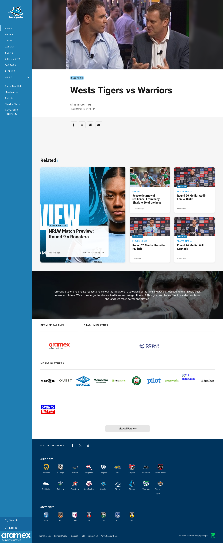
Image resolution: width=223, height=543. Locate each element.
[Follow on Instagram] (88, 445)
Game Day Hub (13, 86)
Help (83, 535)
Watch (9, 34)
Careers (74, 535)
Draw (8, 40)
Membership (12, 92)
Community (13, 59)
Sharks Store (12, 104)
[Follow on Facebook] (72, 445)
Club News (77, 78)
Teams (9, 52)
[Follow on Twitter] (80, 445)
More (8, 77)
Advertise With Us (109, 535)
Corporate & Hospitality (12, 111)
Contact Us (93, 535)
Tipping (10, 71)
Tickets (9, 98)
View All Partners (128, 428)
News (8, 28)
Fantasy (10, 65)
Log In (13, 527)
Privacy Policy (60, 535)
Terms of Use (45, 535)
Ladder (10, 46)
